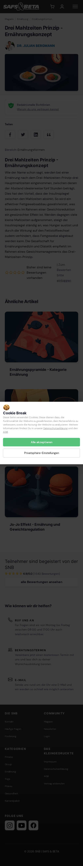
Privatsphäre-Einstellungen (41, 453)
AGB (5, 432)
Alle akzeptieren (41, 442)
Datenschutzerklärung (55, 428)
